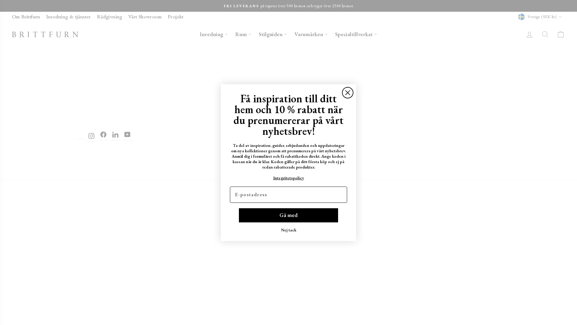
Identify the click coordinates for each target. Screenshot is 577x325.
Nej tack (288, 230)
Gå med (288, 215)
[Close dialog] (347, 92)
